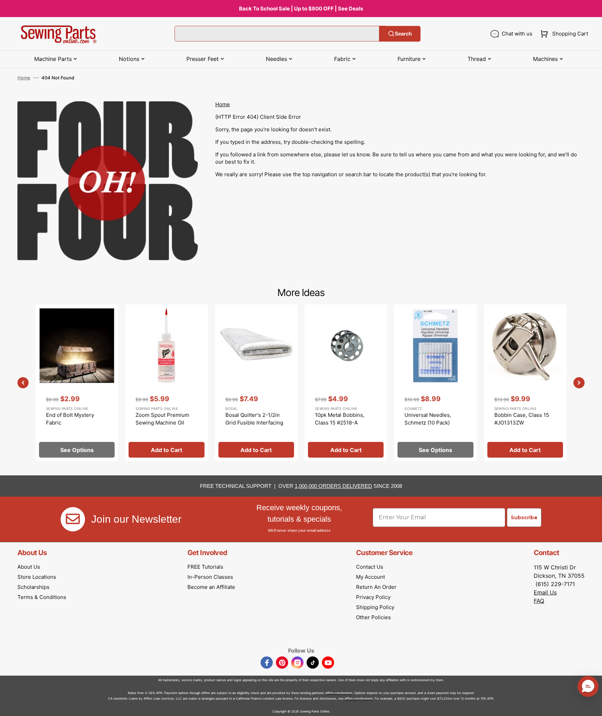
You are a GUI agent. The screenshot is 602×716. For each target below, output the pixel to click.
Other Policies (373, 617)
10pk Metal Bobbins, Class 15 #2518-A (339, 419)
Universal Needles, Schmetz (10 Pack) (427, 419)
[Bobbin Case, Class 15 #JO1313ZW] (525, 382)
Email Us (545, 592)
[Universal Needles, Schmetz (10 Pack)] (435, 382)
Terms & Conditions (41, 597)
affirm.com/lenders (339, 693)
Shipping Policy (375, 607)
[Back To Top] (592, 706)
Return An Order (376, 587)
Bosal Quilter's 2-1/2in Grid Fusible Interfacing (254, 419)
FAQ (539, 600)
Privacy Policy (373, 597)
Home (23, 77)
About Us (28, 566)
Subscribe (524, 517)
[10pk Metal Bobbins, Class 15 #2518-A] (345, 382)
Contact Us (369, 566)
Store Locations (36, 577)
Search (403, 34)
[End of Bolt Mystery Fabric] (77, 382)
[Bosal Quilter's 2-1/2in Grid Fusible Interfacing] (256, 382)
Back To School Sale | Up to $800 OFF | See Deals (301, 8)
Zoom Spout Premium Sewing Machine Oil (162, 419)
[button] (562, 33)
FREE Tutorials (205, 566)
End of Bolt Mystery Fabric (70, 419)
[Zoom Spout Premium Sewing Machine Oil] (166, 382)
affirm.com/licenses (359, 698)
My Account (370, 577)
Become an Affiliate (211, 587)
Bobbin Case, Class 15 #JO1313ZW (521, 419)
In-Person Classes (210, 577)
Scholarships (33, 587)
